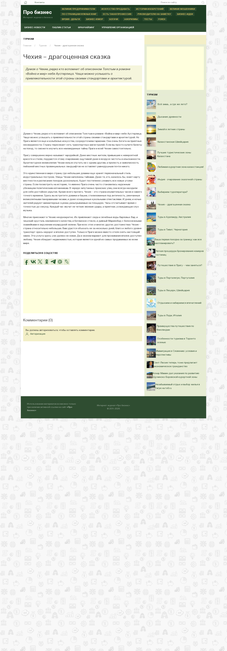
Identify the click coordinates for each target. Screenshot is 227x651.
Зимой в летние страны (171, 129)
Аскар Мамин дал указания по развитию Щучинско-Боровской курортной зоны (176, 375)
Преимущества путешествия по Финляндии (175, 328)
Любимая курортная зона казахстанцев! (181, 167)
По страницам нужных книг (79, 14)
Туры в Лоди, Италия (170, 315)
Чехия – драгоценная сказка (174, 204)
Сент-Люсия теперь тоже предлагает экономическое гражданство (175, 365)
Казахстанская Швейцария (173, 142)
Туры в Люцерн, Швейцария (174, 290)
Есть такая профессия (117, 14)
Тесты (148, 19)
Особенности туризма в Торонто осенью (176, 341)
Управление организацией (118, 27)
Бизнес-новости (34, 27)
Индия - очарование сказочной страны (180, 179)
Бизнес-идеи (185, 14)
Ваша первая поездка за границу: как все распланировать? (178, 241)
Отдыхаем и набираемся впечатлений (179, 303)
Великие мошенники (182, 9)
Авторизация (37, 334)
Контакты (40, 2)
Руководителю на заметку (154, 14)
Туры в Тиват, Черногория (172, 229)
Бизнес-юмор (94, 19)
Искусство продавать (115, 9)
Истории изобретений (150, 9)
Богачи (113, 19)
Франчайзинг (86, 27)
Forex (161, 19)
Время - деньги (71, 19)
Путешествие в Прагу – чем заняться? (180, 265)
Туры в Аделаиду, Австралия (174, 217)
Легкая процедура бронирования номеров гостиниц (179, 253)
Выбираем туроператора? (173, 192)
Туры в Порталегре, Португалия (176, 278)
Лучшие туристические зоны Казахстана (174, 154)
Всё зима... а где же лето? (172, 104)
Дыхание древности (169, 117)
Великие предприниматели (78, 9)
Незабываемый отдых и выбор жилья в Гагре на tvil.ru (177, 386)
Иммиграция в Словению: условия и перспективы (176, 353)
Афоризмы (131, 19)
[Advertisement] (82, 107)
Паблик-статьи (61, 27)
